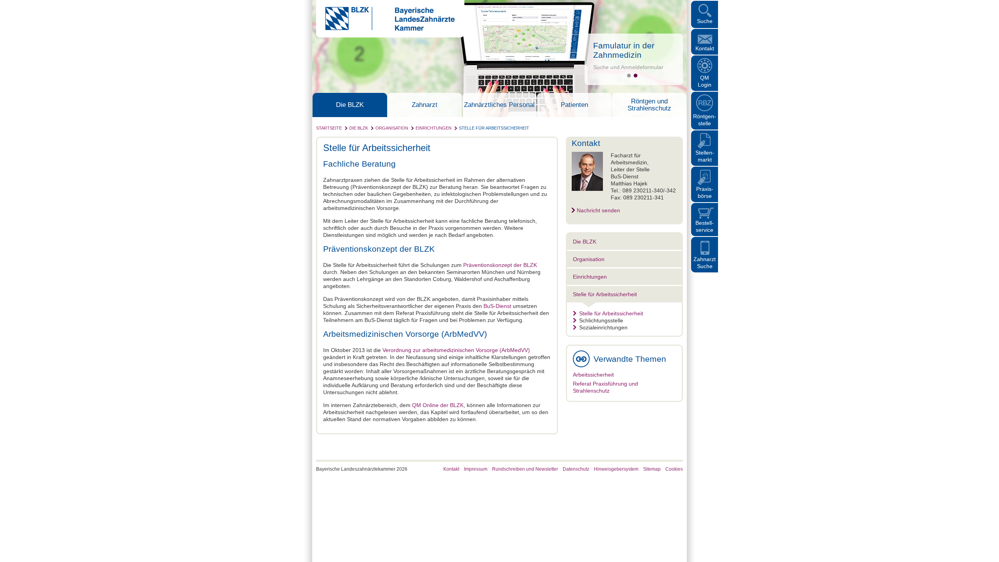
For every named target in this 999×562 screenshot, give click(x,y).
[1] (629, 75)
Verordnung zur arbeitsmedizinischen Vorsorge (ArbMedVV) (456, 350)
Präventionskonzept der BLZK (500, 265)
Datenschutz (576, 469)
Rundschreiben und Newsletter (525, 469)
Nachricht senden (598, 210)
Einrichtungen (434, 128)
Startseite (329, 128)
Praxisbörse (704, 192)
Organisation (391, 128)
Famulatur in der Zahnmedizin (623, 50)
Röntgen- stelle (704, 119)
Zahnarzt (424, 104)
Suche (705, 21)
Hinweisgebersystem (616, 469)
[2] (635, 75)
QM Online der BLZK (438, 405)
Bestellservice (704, 226)
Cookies (674, 469)
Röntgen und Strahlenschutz (649, 105)
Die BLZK (350, 104)
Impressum (475, 469)
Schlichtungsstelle (601, 320)
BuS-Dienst (497, 306)
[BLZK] (385, 29)
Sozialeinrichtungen (603, 327)
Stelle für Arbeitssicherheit (494, 128)
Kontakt (704, 48)
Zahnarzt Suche (704, 262)
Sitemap (652, 469)
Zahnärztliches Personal (499, 104)
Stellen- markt (704, 156)
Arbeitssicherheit (593, 375)
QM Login (704, 81)
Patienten (574, 104)
